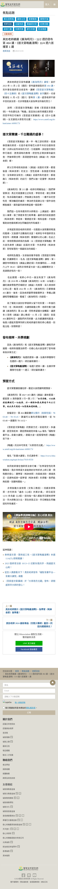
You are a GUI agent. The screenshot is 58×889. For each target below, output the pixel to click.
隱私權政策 (30, 708)
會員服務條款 (35, 882)
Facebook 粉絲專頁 (29, 649)
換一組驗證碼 (20, 702)
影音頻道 (42, 29)
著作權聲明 (14, 882)
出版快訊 (19, 24)
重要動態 (33, 19)
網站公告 (44, 882)
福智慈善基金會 (9, 811)
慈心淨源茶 (7, 833)
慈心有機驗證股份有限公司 (13, 838)
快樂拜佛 (19, 29)
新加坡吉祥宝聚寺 (10, 847)
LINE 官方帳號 (29, 643)
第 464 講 (48, 86)
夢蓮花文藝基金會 (10, 820)
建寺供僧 (31, 29)
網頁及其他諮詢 (9, 778)
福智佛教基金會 (9, 789)
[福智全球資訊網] (10, 4)
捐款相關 (6, 769)
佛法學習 (6, 765)
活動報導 (8, 34)
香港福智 (6, 851)
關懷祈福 (44, 19)
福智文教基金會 (9, 794)
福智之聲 (6, 742)
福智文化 (6, 807)
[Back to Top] (52, 682)
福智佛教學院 (8, 802)
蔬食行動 (8, 29)
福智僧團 (6, 737)
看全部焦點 (9, 19)
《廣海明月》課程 (39, 82)
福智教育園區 (8, 798)
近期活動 (44, 24)
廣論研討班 (32, 24)
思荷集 (5, 733)
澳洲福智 (6, 856)
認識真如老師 (8, 728)
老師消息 (8, 24)
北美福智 (6, 842)
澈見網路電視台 (9, 816)
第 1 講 (36, 97)
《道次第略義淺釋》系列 (32, 93)
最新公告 (21, 19)
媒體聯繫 (6, 774)
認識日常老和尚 (9, 724)
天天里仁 (6, 829)
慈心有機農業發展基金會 (12, 825)
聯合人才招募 (8, 755)
